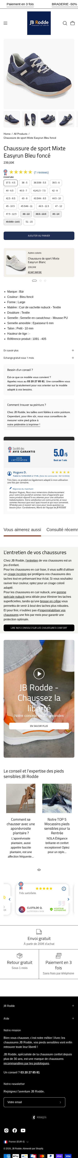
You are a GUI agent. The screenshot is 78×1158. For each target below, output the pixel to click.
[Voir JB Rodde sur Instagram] (6, 1130)
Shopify (39, 1148)
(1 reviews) (41, 172)
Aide (6, 1018)
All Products (20, 133)
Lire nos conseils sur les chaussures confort (39, 628)
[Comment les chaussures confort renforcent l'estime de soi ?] (56, 798)
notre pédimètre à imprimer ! (23, 424)
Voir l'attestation (19, 459)
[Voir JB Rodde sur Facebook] (14, 1130)
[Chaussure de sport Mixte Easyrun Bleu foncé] (12, 119)
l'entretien (32, 560)
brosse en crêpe (50, 601)
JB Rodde (9, 1006)
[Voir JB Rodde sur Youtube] (23, 1130)
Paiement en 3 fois (20, 4)
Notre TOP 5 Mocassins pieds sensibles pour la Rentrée (21, 826)
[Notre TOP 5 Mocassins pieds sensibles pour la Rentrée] (20, 798)
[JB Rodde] (39, 23)
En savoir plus (11, 350)
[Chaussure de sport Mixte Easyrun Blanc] (16, 262)
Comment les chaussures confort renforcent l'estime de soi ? (57, 826)
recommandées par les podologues (26, 1063)
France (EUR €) (17, 1141)
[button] (64, 23)
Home (7, 133)
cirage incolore (17, 574)
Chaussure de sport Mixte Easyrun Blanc (43, 260)
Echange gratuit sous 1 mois (19, 358)
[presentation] (38, 870)
